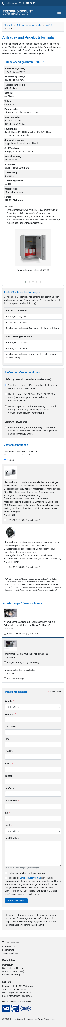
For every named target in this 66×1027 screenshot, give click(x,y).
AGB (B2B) (19, 971)
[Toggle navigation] (59, 12)
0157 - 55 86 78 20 (22, 992)
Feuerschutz (8, 950)
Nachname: (11, 726)
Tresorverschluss (10, 953)
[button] (25, 281)
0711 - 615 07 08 (27, 3)
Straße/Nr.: (11, 788)
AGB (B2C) (7, 971)
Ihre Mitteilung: (12, 838)
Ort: (7, 813)
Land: (8, 825)
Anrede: (9, 701)
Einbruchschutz (9, 946)
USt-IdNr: (9, 751)
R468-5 (48, 25)
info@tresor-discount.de (20, 996)
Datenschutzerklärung (30, 878)
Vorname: (10, 714)
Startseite (8, 25)
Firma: (8, 739)
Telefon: (9, 776)
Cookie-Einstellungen (12, 974)
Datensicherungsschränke (29, 25)
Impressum (7, 965)
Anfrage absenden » (16, 900)
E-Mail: (9, 763)
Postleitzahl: (12, 800)
